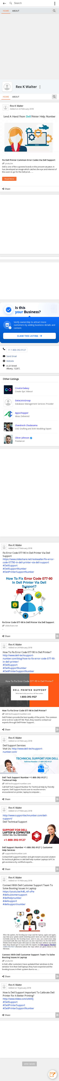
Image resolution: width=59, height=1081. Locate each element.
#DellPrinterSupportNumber (18, 571)
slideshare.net (11, 625)
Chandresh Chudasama (26, 425)
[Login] (54, 4)
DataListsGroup (23, 400)
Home (6, 10)
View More (29, 1064)
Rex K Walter (16, 106)
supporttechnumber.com (16, 853)
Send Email (11, 356)
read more (9, 178)
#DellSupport (10, 565)
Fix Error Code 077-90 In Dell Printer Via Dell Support (28, 622)
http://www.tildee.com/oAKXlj (18, 998)
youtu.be (9, 163)
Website (10, 361)
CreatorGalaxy (22, 388)
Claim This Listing (27, 336)
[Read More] (57, 636)
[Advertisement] (29, 46)
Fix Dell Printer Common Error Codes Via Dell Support (28, 160)
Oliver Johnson (22, 437)
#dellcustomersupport (15, 894)
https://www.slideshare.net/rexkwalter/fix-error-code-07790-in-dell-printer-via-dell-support (28, 561)
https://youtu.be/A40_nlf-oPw (18, 891)
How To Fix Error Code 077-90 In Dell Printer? (24, 710)
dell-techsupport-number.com (18, 714)
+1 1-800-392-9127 (17, 350)
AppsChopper (21, 412)
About (15, 10)
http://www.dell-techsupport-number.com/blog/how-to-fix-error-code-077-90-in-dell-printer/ (29, 658)
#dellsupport (10, 901)
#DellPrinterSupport (14, 1005)
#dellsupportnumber (14, 904)
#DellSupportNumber (14, 568)
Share (7, 189)
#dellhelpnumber (12, 897)
